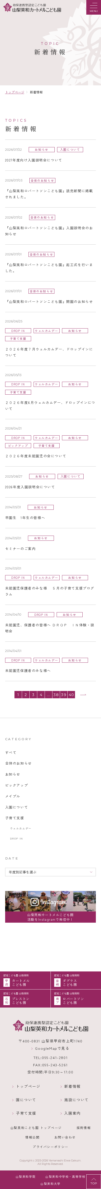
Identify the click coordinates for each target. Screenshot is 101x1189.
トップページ (28, 1086)
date (12, 858)
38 (56, 694)
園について (26, 1100)
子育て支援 (26, 1113)
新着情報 (72, 1086)
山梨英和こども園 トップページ (36, 1127)
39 (63, 694)
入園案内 (72, 1113)
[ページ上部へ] (93, 1181)
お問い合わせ (65, 1137)
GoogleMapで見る (52, 1048)
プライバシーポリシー (50, 1146)
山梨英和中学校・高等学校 (65, 1176)
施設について (76, 1100)
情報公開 (32, 1137)
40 (71, 694)
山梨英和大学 (50, 1183)
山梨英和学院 (26, 1176)
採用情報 (83, 1127)
